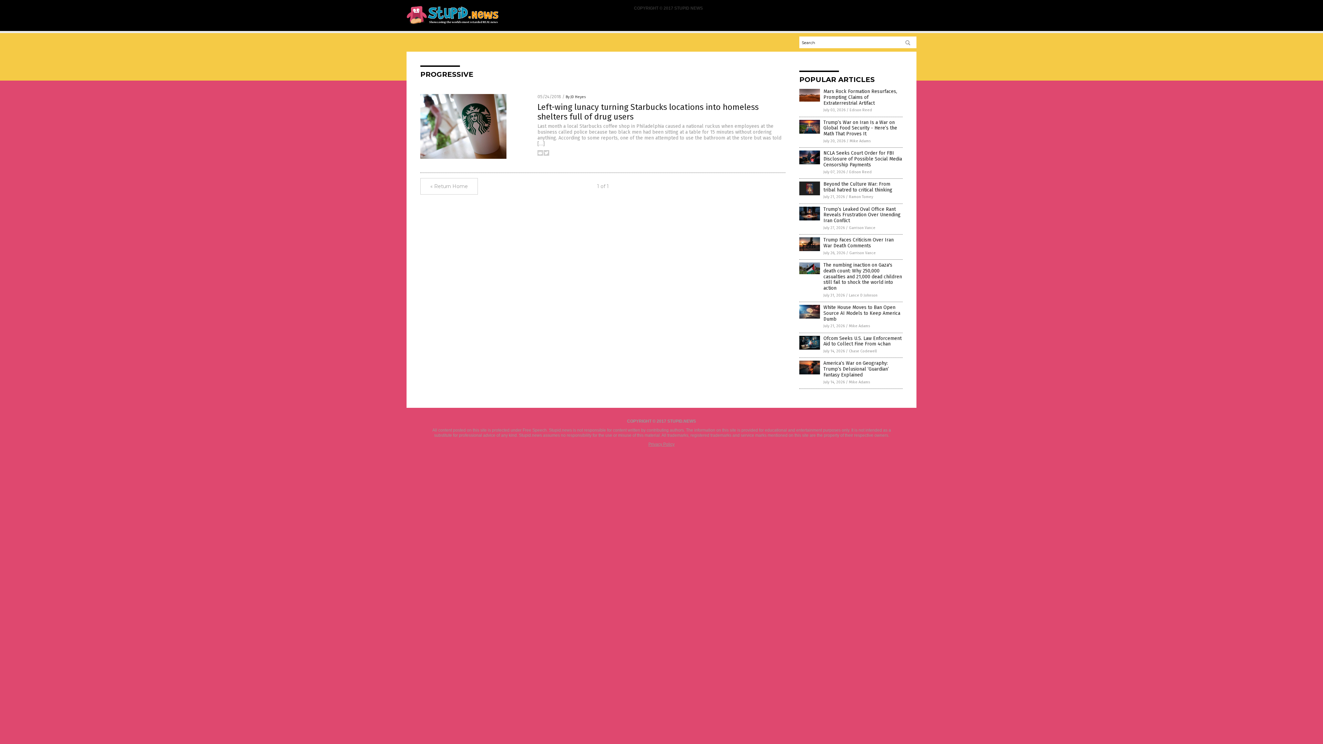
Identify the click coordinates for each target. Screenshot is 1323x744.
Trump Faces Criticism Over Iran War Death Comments (858, 243)
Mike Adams (860, 141)
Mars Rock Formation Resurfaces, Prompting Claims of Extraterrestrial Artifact (860, 97)
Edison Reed (861, 110)
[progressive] (453, 24)
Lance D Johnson (863, 295)
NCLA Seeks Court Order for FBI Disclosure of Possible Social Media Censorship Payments (862, 159)
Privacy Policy (661, 444)
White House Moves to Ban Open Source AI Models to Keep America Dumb (861, 313)
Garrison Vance (862, 228)
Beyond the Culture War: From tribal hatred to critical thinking (857, 187)
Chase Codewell (863, 351)
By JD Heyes (576, 97)
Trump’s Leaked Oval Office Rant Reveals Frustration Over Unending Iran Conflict (862, 215)
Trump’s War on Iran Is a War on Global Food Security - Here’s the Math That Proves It (860, 128)
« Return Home (449, 186)
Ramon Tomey (861, 197)
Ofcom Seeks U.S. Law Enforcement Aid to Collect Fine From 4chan (862, 341)
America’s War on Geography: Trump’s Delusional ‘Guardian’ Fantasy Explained (856, 369)
